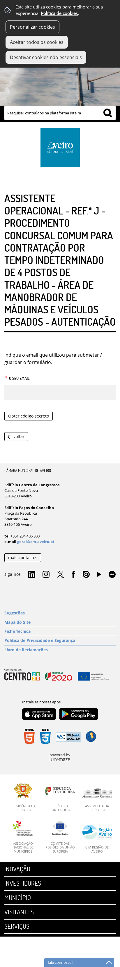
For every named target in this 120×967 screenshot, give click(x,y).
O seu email (17, 377)
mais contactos (22, 557)
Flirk (112, 574)
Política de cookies (59, 13)
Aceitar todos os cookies (36, 42)
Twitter (60, 574)
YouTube (99, 576)
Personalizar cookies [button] (32, 27)
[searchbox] (60, 113)
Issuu (86, 574)
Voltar (18, 436)
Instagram (46, 574)
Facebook (73, 574)
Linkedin (31, 574)
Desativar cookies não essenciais (46, 57)
